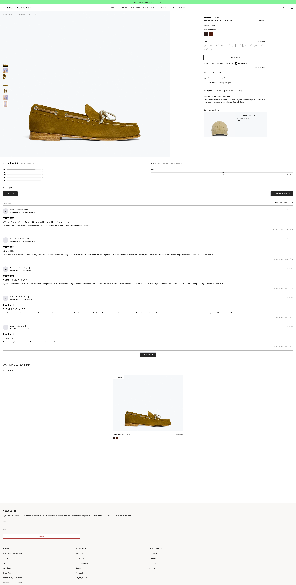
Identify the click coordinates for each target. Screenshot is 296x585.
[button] (235, 17)
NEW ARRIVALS (14, 14)
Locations (80, 558)
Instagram (153, 553)
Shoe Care (7, 573)
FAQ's (5, 563)
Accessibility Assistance (12, 577)
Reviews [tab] (7, 188)
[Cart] (292, 7)
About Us (80, 553)
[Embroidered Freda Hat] (219, 124)
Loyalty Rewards (82, 577)
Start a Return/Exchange (12, 553)
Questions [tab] (18, 188)
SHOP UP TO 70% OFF (155, 2)
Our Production (82, 563)
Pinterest (153, 563)
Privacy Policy (81, 573)
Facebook (153, 558)
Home (5, 14)
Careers (79, 568)
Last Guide (7, 568)
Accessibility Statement (12, 582)
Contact (6, 558)
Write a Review (284, 194)
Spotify (152, 568)
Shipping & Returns (261, 67)
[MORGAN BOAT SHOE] (148, 403)
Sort (277, 202)
